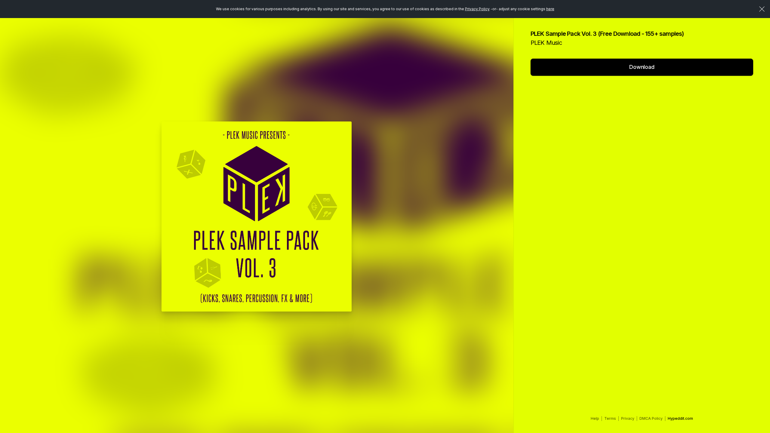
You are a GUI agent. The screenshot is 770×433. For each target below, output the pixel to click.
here (550, 9)
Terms (610, 418)
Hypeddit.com (680, 418)
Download (641, 67)
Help (595, 418)
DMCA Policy (651, 418)
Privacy (627, 418)
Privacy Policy (477, 9)
